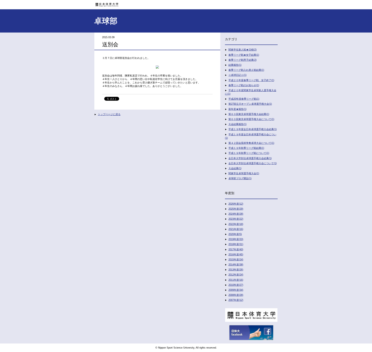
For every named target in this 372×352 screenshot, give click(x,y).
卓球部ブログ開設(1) (239, 178)
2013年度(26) (235, 269)
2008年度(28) (235, 295)
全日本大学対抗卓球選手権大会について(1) (252, 163)
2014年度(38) (235, 264)
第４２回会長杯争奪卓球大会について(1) (251, 143)
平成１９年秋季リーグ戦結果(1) (246, 148)
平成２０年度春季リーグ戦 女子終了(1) (251, 80)
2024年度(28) (235, 213)
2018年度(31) (235, 244)
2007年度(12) (235, 300)
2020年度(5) (235, 234)
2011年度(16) (235, 279)
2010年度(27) (235, 284)
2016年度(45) (235, 254)
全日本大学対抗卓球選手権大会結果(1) (250, 158)
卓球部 (105, 21)
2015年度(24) (235, 259)
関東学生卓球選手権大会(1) (243, 173)
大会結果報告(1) (237, 124)
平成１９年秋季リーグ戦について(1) (248, 153)
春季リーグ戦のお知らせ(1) (243, 85)
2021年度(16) (235, 229)
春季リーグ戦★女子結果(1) (243, 54)
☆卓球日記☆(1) (237, 75)
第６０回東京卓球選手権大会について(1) (251, 119)
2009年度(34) (235, 289)
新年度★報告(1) (237, 109)
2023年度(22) (235, 218)
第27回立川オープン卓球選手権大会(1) (250, 103)
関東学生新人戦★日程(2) (242, 49)
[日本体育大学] (186, 3)
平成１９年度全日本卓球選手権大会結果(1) (252, 129)
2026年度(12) (235, 203)
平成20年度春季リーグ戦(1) (243, 98)
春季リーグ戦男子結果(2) (242, 59)
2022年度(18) (235, 224)
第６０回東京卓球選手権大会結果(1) (248, 114)
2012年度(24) (235, 274)
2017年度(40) (235, 249)
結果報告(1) (234, 65)
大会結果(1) (234, 168)
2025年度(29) (235, 208)
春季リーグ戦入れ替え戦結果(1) (246, 70)
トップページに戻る (109, 114)
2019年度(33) (235, 239)
